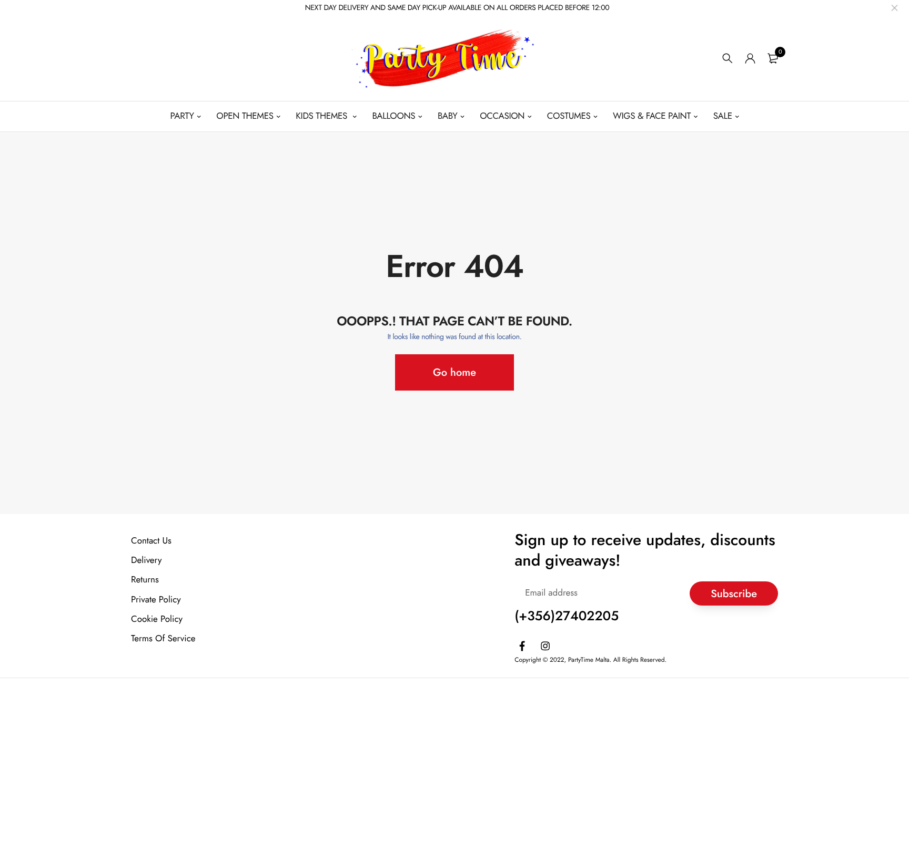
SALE (722, 116)
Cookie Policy (157, 618)
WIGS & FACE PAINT (652, 116)
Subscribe (734, 593)
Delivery (146, 560)
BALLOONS (393, 116)
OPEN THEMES (244, 116)
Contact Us (151, 541)
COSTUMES (569, 116)
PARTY (182, 116)
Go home (454, 372)
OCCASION (502, 116)
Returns (145, 580)
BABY (448, 116)
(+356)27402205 (566, 616)
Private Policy (156, 599)
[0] (772, 58)
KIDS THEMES (323, 116)
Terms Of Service (163, 638)
